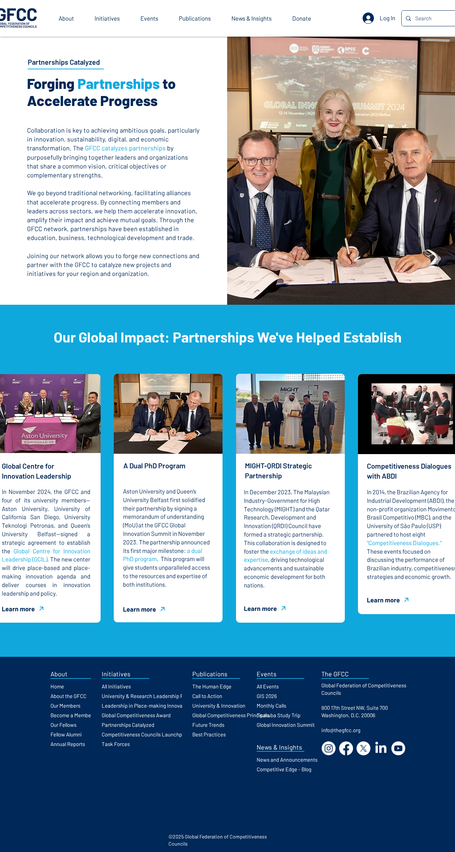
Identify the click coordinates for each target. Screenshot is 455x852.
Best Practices (209, 734)
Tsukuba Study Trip (278, 715)
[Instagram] (329, 748)
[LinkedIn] (381, 748)
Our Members (65, 705)
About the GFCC (68, 696)
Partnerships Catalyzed (128, 724)
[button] (71, 18)
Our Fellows (63, 724)
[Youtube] (398, 748)
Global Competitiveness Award (136, 715)
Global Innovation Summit (286, 724)
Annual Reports (67, 744)
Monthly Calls (271, 705)
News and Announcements (287, 759)
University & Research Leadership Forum (148, 696)
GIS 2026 (267, 696)
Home (57, 686)
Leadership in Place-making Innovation (146, 705)
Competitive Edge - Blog (284, 769)
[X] (363, 748)
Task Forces (116, 744)
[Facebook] (346, 748)
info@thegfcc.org (340, 730)
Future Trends (208, 724)
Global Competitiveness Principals (230, 715)
